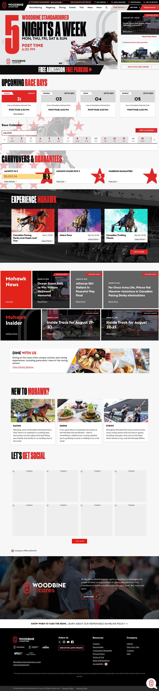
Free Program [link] (136, 2)
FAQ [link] (128, 654)
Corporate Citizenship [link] (102, 651)
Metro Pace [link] (66, 235)
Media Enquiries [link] (120, 2)
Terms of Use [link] (98, 657)
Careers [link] (96, 644)
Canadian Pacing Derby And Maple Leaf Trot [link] (25, 238)
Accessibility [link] (98, 664)
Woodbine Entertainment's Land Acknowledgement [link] (27, 663)
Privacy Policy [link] (99, 654)
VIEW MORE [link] (139, 252)
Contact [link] (130, 651)
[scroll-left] (4, 140)
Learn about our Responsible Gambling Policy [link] (79, 624)
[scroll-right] (154, 140)
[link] (12, 5)
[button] (99, 7)
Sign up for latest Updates (71, 648)
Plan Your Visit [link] (133, 647)
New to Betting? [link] (152, 2)
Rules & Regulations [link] (101, 661)
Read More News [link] (149, 36)
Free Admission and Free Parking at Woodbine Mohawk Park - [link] (61, 2)
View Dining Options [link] (23, 367)
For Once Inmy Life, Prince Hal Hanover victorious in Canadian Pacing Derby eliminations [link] (130, 291)
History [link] (130, 644)
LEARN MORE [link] (89, 597)
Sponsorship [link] (98, 647)
